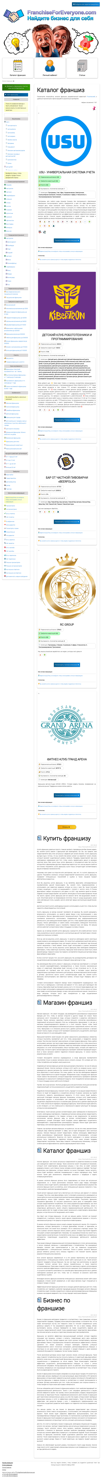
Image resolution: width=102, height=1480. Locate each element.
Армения (9, 217)
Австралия (9, 188)
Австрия (9, 192)
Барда (9, 274)
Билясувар (11, 277)
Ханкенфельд (11, 263)
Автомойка (11, 133)
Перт (9, 249)
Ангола (8, 206)
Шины (9, 163)
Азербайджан (10, 195)
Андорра (9, 210)
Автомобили (11, 129)
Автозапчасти (12, 125)
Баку (9, 270)
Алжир (8, 203)
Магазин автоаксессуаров (16, 150)
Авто (7, 122)
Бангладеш (9, 224)
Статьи (82, 75)
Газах (9, 281)
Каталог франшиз (18, 75)
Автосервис (11, 136)
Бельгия (8, 231)
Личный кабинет (50, 75)
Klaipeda (8, 185)
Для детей (9, 167)
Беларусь (9, 227)
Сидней (9, 253)
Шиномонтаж (11, 160)
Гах (8, 284)
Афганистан (10, 220)
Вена (9, 260)
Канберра (10, 245)
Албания (9, 199)
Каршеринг (11, 147)
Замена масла (12, 140)
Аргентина (9, 213)
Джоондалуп (11, 242)
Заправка (10, 143)
